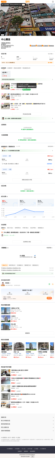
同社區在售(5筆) (27, 114)
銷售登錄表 (50, 146)
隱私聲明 (28, 456)
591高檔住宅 (43, 448)
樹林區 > (14, 437)
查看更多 (27, 333)
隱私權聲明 (32, 451)
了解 (23, 4)
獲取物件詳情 (27, 89)
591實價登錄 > (4, 437)
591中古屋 (30, 448)
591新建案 (17, 448)
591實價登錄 (10, 448)
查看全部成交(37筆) (27, 179)
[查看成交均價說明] (13, 45)
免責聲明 (20, 451)
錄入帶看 (50, 62)
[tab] (4, 146)
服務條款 (26, 451)
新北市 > (10, 437)
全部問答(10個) (27, 241)
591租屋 (36, 448)
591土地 (23, 448)
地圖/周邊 (49, 247)
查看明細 (49, 163)
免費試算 (49, 298)
